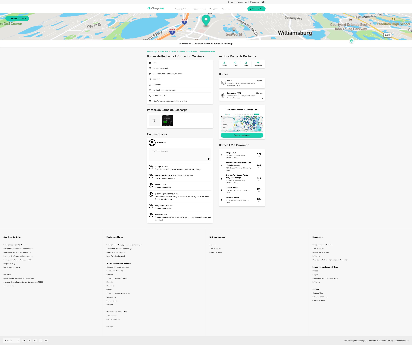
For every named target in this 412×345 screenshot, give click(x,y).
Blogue (315, 275)
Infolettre (316, 256)
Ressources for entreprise (322, 245)
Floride (173, 52)
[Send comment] (209, 159)
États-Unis (164, 52)
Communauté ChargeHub (116, 312)
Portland (109, 305)
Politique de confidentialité (398, 341)
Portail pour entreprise (11, 267)
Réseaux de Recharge (114, 271)
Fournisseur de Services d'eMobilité (17, 252)
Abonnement (111, 316)
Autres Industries (9, 286)
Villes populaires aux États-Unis (118, 293)
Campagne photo (113, 319)
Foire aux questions (319, 297)
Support (315, 289)
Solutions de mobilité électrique (15, 245)
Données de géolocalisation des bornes (18, 256)
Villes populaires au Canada (116, 278)
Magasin (256, 2)
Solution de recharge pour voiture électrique (123, 245)
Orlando (182, 52)
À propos (212, 245)
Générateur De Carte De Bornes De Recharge (329, 260)
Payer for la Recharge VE (115, 256)
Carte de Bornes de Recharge (117, 267)
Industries (7, 275)
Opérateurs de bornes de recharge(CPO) (18, 278)
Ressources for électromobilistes (325, 267)
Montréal (109, 282)
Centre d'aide (317, 293)
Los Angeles (111, 297)
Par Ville (109, 275)
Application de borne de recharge (119, 249)
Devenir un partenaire (320, 252)
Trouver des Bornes (242, 135)
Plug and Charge (9, 264)
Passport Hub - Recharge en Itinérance (18, 249)
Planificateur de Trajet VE (116, 252)
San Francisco (111, 301)
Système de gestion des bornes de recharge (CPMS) (23, 282)
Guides (315, 271)
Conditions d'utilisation (377, 341)
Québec (109, 290)
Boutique (109, 326)
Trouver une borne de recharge (118, 263)
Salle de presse (215, 249)
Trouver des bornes (238, 2)
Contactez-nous (215, 252)
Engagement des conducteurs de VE (17, 260)
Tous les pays (152, 52)
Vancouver (110, 286)
